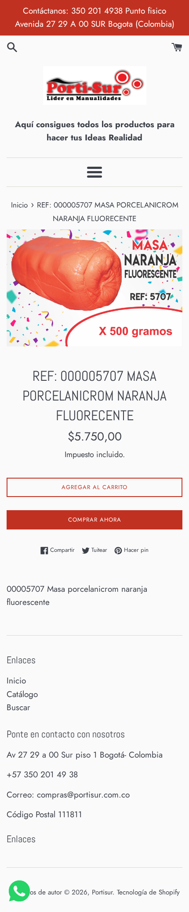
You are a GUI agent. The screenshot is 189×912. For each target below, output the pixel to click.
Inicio (16, 681)
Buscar (18, 707)
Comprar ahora (94, 519)
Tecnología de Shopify (148, 892)
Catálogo (22, 694)
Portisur (102, 892)
